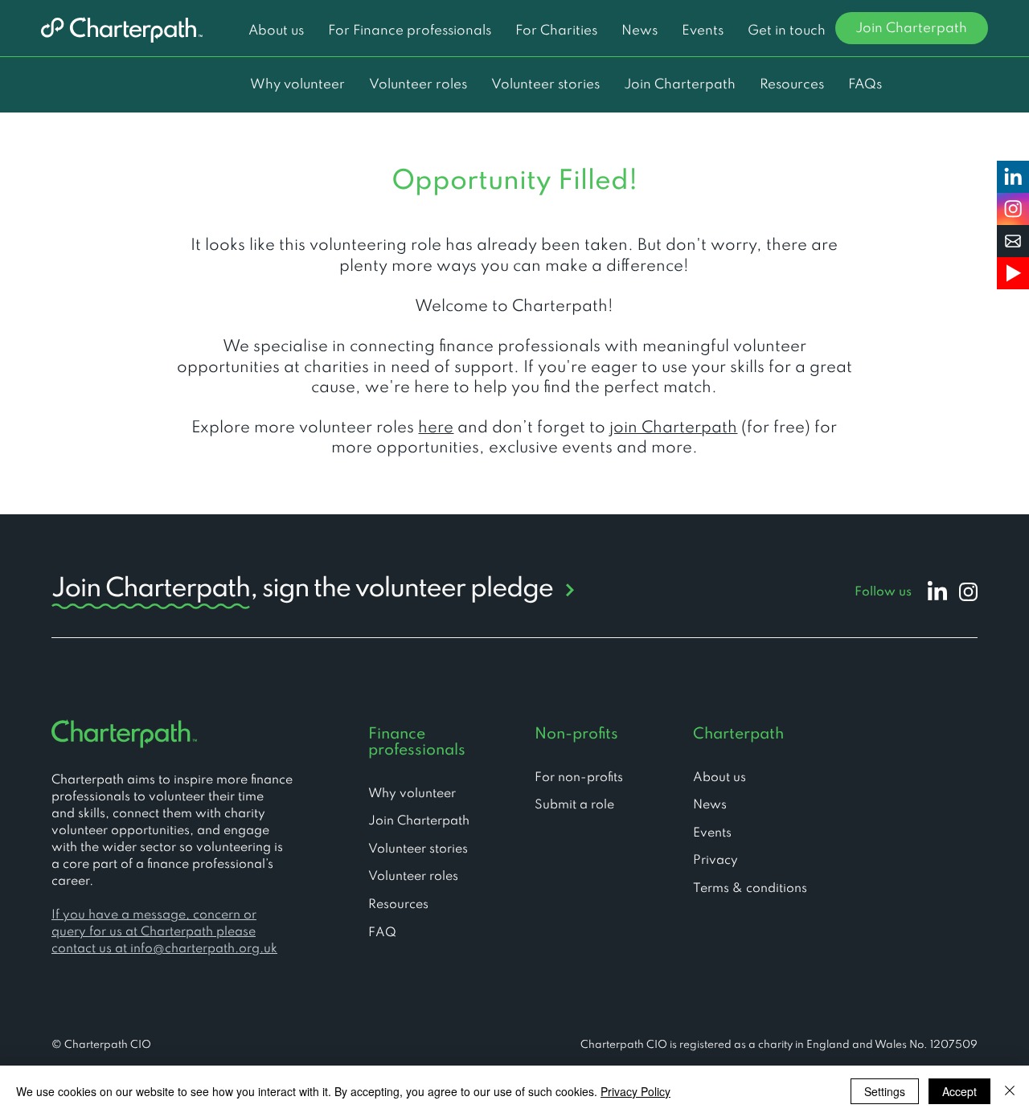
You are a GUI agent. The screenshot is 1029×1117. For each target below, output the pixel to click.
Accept (959, 1091)
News (710, 805)
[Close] (1009, 1091)
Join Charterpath (418, 821)
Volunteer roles (413, 876)
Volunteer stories (418, 849)
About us (719, 777)
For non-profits (579, 777)
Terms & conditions (750, 888)
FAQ (382, 933)
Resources (398, 904)
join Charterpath (673, 428)
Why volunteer (412, 794)
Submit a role (574, 805)
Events (712, 833)
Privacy (715, 860)
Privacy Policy (635, 1091)
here (435, 428)
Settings (884, 1091)
